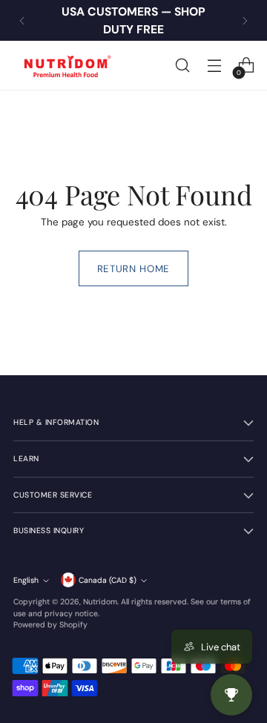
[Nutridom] (65, 65)
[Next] (244, 20)
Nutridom (100, 602)
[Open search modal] (182, 65)
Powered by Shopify (50, 625)
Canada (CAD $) (107, 580)
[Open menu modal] (214, 65)
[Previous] (22, 20)
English (26, 580)
